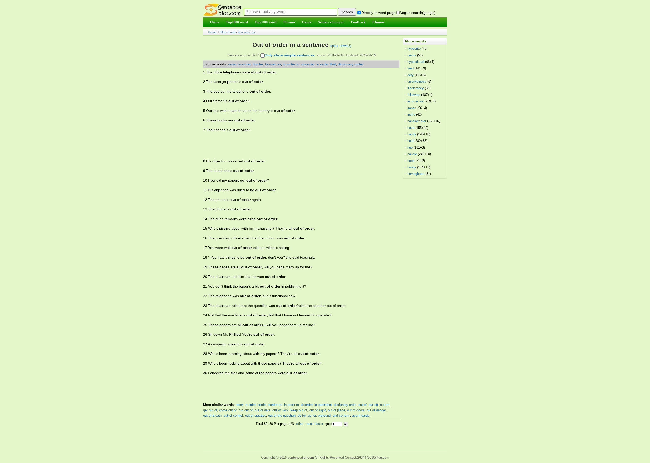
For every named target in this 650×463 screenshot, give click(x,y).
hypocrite (414, 48)
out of (362, 405)
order (232, 64)
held (410, 141)
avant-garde (360, 415)
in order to (291, 64)
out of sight (317, 410)
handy (411, 134)
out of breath (212, 415)
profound (324, 415)
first (300, 424)
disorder (307, 64)
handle (412, 154)
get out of (210, 410)
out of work (280, 410)
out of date (262, 410)
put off (373, 405)
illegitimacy (415, 88)
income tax (415, 101)
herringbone (415, 174)
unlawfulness (416, 81)
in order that (326, 64)
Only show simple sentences (290, 55)
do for (302, 415)
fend (410, 68)
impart (411, 108)
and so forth (341, 415)
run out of (246, 410)
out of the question (282, 415)
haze (410, 128)
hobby (411, 167)
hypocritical (415, 62)
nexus (411, 55)
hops (410, 161)
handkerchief (416, 121)
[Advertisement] (295, 145)
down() (345, 46)
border (258, 64)
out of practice (255, 415)
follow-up (413, 95)
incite (411, 114)
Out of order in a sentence (238, 32)
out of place (336, 410)
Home (212, 32)
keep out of (299, 410)
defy (410, 75)
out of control (233, 415)
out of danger (376, 410)
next (310, 424)
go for (312, 415)
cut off (384, 405)
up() (334, 46)
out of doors (356, 410)
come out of (228, 410)
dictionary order (350, 64)
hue (410, 147)
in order (244, 64)
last (319, 424)
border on (273, 64)
